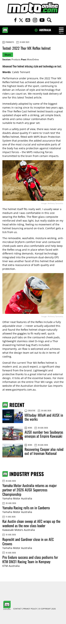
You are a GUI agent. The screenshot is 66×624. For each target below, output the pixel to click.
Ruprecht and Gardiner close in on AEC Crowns (28, 541)
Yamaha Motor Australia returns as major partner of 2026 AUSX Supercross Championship (29, 490)
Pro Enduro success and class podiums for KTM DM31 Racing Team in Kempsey (30, 559)
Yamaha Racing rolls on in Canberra (26, 507)
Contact (17, 609)
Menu (61, 33)
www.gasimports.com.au (21, 389)
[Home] (33, 8)
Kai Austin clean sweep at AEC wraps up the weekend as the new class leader (31, 523)
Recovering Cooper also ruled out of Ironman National (44, 451)
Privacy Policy (30, 609)
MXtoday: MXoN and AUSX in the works (44, 417)
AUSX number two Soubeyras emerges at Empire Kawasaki (44, 434)
